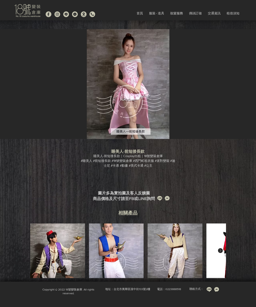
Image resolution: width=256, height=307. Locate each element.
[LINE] (66, 14)
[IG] (57, 14)
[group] (128, 250)
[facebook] (48, 14)
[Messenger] (75, 14)
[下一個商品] (220, 250)
